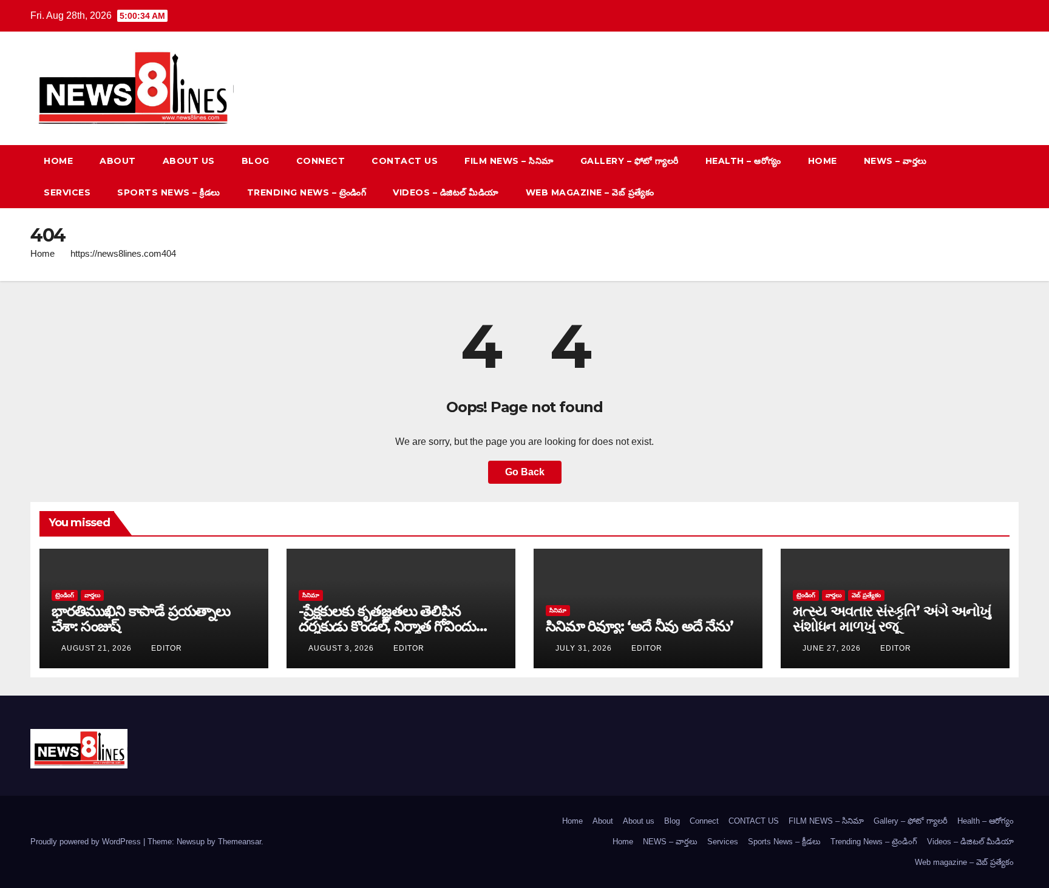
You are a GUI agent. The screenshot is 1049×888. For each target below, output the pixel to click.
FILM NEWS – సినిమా (509, 160)
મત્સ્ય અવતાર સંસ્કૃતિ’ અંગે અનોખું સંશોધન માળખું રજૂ (892, 618)
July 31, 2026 (584, 648)
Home (58, 160)
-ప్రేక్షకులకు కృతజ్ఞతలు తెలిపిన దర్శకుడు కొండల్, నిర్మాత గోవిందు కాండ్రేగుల (387, 626)
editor (166, 648)
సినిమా (310, 595)
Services (67, 192)
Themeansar (239, 841)
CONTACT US (405, 160)
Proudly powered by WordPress (86, 841)
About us (189, 160)
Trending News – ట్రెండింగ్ (307, 192)
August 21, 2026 (97, 648)
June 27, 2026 (833, 648)
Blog (256, 160)
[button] (987, 176)
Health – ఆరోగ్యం (743, 160)
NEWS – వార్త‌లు (895, 160)
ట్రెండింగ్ (64, 595)
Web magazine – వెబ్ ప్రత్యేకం (590, 192)
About (118, 160)
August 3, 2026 (342, 648)
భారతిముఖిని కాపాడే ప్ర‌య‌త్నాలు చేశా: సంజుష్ (141, 618)
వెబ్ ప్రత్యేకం (866, 595)
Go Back (525, 472)
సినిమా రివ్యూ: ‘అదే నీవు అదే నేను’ (639, 626)
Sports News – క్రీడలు (168, 192)
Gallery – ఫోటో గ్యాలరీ (629, 160)
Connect (320, 160)
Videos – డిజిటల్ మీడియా (446, 192)
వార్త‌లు (92, 595)
